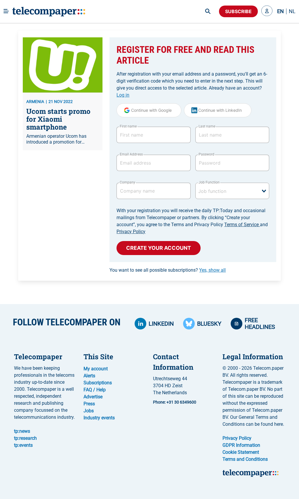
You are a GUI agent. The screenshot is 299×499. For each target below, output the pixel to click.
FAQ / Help (95, 389)
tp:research (25, 438)
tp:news (22, 431)
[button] (266, 11)
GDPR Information (241, 445)
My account (96, 368)
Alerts (89, 375)
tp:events (23, 445)
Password (206, 154)
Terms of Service (242, 224)
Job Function (209, 182)
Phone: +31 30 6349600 (174, 402)
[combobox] (232, 191)
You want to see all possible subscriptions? (167, 270)
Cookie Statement (240, 452)
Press (89, 403)
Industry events (99, 418)
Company (127, 182)
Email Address (131, 154)
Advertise (93, 396)
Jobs (89, 410)
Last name (207, 126)
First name (128, 126)
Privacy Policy (131, 231)
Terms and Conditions (245, 459)
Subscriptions (98, 382)
